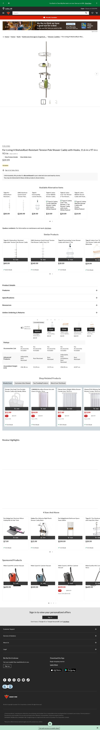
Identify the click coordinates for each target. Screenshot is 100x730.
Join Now (66, 621)
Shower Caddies (54, 37)
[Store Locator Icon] (3, 9)
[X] (9, 680)
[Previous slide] (3, 3)
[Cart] (97, 13)
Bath (19, 37)
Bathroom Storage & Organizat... (34, 37)
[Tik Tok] (28, 680)
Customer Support (9, 629)
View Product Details (11, 157)
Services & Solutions (9, 636)
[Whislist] (92, 13)
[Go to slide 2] (50, 102)
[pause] (9, 3)
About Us (6, 642)
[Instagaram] (14, 680)
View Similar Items (25, 157)
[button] (86, 13)
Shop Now (88, 3)
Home (7, 37)
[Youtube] (18, 680)
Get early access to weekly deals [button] (49, 728)
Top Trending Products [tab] (40, 383)
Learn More (54, 665)
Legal (5, 649)
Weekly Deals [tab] (7, 383)
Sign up (7, 666)
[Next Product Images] (96, 74)
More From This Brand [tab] (58, 383)
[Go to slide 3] (56, 102)
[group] (8, 415)
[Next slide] (97, 3)
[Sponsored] (50, 25)
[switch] (23, 327)
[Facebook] (4, 680)
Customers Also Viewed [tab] (22, 383)
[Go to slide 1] (43, 102)
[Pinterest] (23, 680)
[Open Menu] (3, 13)
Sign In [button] (50, 617)
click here (48, 228)
